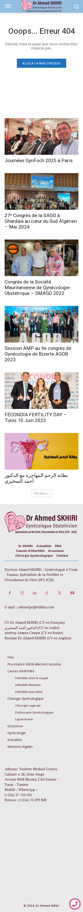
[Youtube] (72, 593)
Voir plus (40, 493)
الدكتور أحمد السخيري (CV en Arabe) (32, 627)
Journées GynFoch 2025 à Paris (39, 160)
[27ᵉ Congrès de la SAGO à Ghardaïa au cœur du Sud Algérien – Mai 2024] (41, 191)
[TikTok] (47, 593)
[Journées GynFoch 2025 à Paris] (41, 136)
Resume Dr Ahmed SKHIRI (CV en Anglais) (38, 638)
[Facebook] (10, 593)
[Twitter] (60, 593)
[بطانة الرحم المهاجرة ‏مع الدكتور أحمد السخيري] (41, 451)
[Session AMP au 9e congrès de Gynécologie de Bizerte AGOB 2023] (41, 324)
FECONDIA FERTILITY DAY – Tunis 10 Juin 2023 (36, 417)
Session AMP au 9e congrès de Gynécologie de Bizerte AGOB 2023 (38, 354)
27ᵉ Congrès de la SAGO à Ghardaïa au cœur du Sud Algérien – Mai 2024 (41, 221)
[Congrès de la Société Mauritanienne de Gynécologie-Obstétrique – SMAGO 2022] (41, 258)
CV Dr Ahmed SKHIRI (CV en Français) (35, 622)
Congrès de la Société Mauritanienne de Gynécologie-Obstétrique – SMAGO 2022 (38, 287)
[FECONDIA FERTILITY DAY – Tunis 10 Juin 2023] (41, 390)
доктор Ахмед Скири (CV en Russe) (34, 632)
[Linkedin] (35, 593)
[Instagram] (22, 593)
